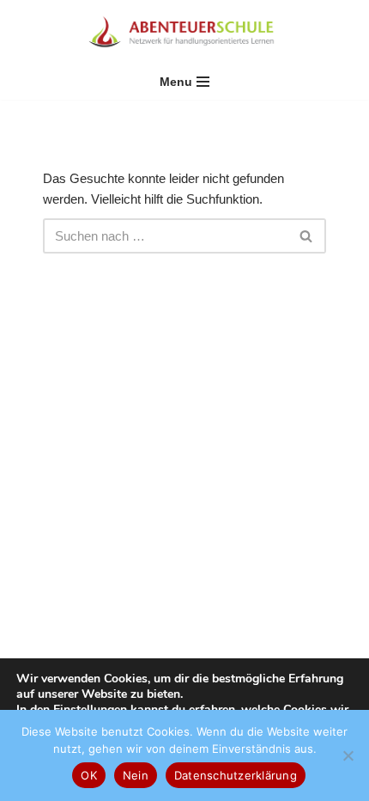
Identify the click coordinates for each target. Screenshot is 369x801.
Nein (135, 775)
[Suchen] (306, 236)
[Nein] (347, 755)
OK (89, 775)
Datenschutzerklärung (235, 775)
